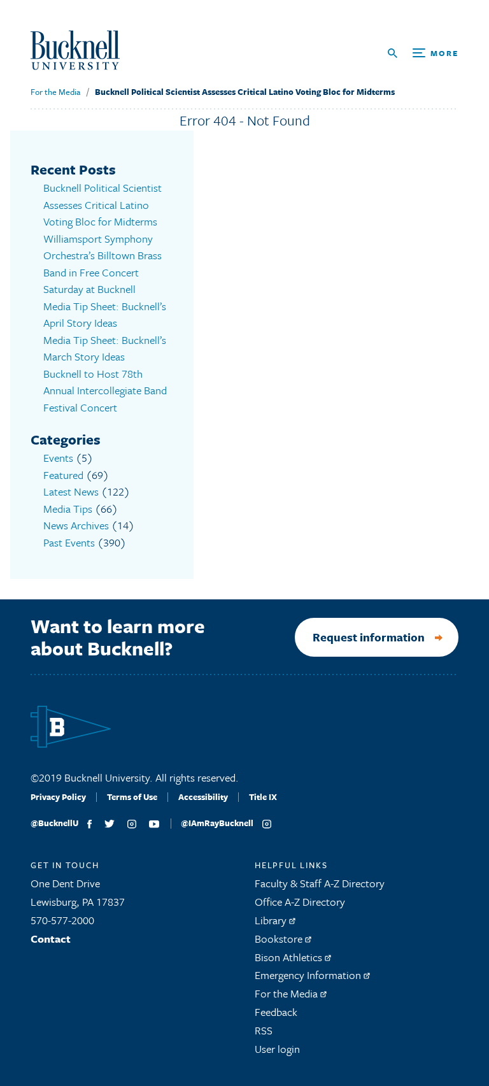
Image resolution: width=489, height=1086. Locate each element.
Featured (63, 475)
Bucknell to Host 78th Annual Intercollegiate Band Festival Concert (105, 390)
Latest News (71, 491)
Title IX (263, 796)
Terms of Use (132, 796)
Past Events (69, 542)
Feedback (276, 1012)
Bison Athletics (290, 957)
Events (58, 458)
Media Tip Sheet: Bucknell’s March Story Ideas (104, 348)
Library (272, 920)
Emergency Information (309, 975)
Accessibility (203, 796)
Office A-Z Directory (300, 902)
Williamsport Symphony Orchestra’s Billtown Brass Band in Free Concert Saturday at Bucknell (102, 264)
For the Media (55, 91)
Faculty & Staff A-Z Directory (320, 883)
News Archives (76, 525)
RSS (264, 1030)
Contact (51, 939)
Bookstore (280, 939)
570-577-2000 (62, 920)
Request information (369, 637)
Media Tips (67, 509)
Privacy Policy (58, 796)
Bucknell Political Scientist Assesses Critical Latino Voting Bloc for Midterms (245, 91)
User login (277, 1049)
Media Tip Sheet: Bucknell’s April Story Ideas (104, 314)
